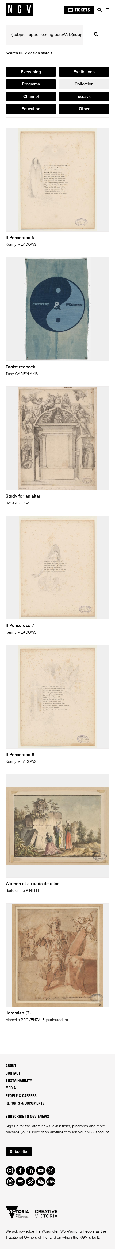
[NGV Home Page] (19, 9)
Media (11, 1088)
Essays (84, 97)
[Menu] (107, 10)
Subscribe (19, 1152)
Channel (31, 97)
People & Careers (21, 1096)
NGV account (98, 1132)
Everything (31, 72)
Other (84, 109)
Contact (13, 1073)
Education (30, 109)
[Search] (99, 10)
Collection (84, 84)
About (11, 1066)
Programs (31, 84)
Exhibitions (84, 72)
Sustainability (19, 1081)
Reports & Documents (25, 1103)
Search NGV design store (28, 53)
